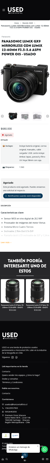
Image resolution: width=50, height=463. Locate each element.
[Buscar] (6, 458)
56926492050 (11, 411)
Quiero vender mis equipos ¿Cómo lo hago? (21, 375)
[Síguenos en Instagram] (12, 357)
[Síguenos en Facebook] (16, 357)
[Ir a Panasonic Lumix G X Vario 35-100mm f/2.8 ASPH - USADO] (23, 291)
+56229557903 (11, 408)
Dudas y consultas (10, 378)
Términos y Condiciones (12, 382)
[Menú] (4, 10)
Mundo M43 (27, 23)
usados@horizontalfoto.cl (16, 404)
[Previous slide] (3, 116)
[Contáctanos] (47, 458)
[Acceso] (43, 458)
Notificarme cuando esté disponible (24, 196)
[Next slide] (47, 116)
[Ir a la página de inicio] (15, 10)
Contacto (6, 371)
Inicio (16, 23)
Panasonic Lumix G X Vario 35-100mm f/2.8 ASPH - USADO (23, 306)
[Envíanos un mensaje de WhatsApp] (44, 449)
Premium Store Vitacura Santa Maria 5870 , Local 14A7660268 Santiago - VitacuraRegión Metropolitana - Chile (17, 419)
